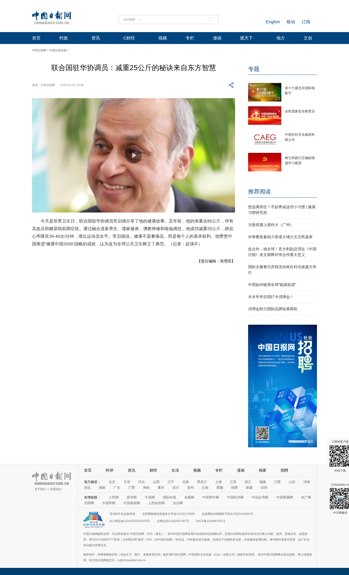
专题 (253, 69)
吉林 (185, 482)
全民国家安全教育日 (300, 111)
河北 (141, 482)
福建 (262, 482)
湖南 (102, 487)
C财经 (129, 38)
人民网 (114, 497)
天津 (126, 482)
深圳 (264, 487)
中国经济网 (235, 497)
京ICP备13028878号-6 (210, 521)
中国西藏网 (284, 497)
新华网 (132, 497)
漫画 (217, 38)
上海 (218, 482)
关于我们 (40, 489)
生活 (175, 470)
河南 (306, 482)
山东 (292, 482)
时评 (109, 470)
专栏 (190, 38)
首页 (36, 38)
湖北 (87, 487)
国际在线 (169, 497)
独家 (262, 470)
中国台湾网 (260, 497)
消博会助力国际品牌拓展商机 (272, 309)
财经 (153, 470)
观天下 (246, 38)
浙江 (248, 482)
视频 (162, 38)
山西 (156, 482)
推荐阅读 (259, 191)
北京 (112, 482)
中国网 (150, 497)
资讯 (95, 38)
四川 (175, 487)
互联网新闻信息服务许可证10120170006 (168, 514)
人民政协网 (156, 503)
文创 (308, 38)
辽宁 (171, 482)
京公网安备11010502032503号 (129, 521)
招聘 (284, 470)
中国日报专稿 (57, 50)
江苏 (233, 482)
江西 (277, 482)
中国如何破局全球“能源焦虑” (272, 285)
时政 (63, 38)
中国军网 (108, 503)
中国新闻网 (131, 503)
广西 (131, 487)
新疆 (249, 487)
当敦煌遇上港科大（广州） (271, 225)
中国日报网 (39, 50)
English (273, 21)
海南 (146, 487)
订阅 (306, 21)
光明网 (89, 503)
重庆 (161, 487)
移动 (291, 21)
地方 (280, 38)
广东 (116, 487)
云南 (205, 487)
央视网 (189, 497)
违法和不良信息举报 (122, 514)
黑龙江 (202, 482)
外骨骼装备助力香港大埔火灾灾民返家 (280, 237)
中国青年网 (210, 497)
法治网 (178, 503)
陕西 (234, 487)
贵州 (190, 487)
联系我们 (56, 489)
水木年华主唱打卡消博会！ (271, 297)
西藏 (220, 487)
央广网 (306, 497)
